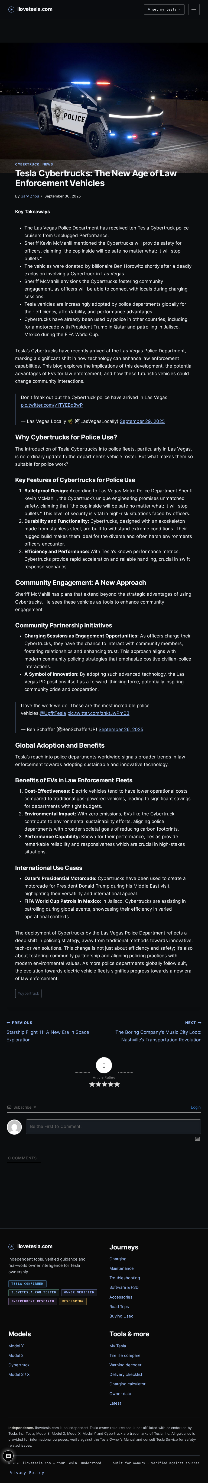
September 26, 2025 (121, 729)
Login (195, 1107)
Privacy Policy (26, 1472)
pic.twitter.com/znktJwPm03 (98, 713)
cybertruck (28, 993)
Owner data (120, 1393)
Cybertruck (27, 164)
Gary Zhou (30, 196)
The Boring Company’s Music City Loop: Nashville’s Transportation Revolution (158, 1031)
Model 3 (16, 1355)
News (48, 164)
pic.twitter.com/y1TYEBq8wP (52, 405)
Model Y (16, 1346)
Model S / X (19, 1374)
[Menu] (194, 9)
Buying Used (121, 1316)
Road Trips (119, 1306)
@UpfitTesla (53, 713)
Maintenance (121, 1268)
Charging (117, 1258)
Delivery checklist (125, 1374)
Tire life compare (125, 1355)
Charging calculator (127, 1384)
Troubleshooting (124, 1277)
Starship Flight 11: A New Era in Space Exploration (47, 1031)
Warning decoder (125, 1365)
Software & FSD (124, 1287)
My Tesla (117, 1346)
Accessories (120, 1297)
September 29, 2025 (142, 421)
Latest (115, 1403)
